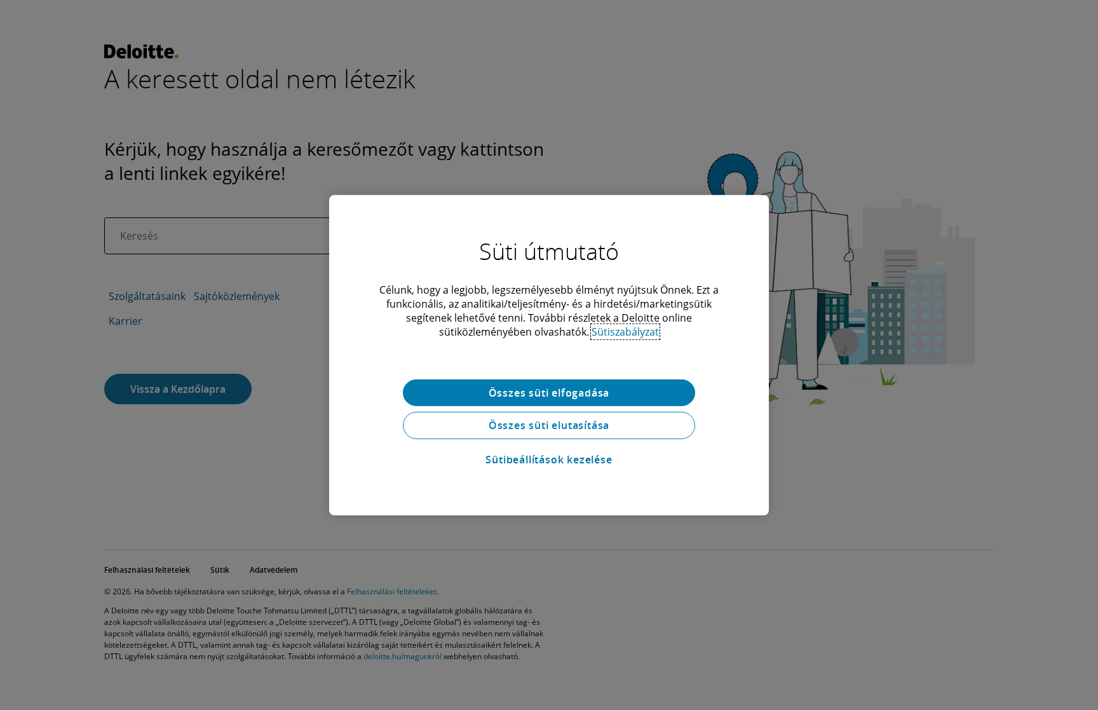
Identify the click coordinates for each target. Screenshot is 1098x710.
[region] (549, 355)
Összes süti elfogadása (549, 392)
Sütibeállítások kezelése (548, 460)
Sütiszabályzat (625, 331)
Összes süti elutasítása (549, 425)
